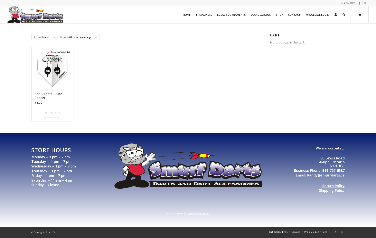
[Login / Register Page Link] (336, 15)
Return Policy (333, 185)
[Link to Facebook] (359, 3)
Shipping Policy (332, 190)
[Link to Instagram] (366, 3)
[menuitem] (186, 14)
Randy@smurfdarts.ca (326, 175)
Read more (53, 112)
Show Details (53, 117)
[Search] (344, 14)
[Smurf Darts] (35, 14)
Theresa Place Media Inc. (198, 213)
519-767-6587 (333, 170)
